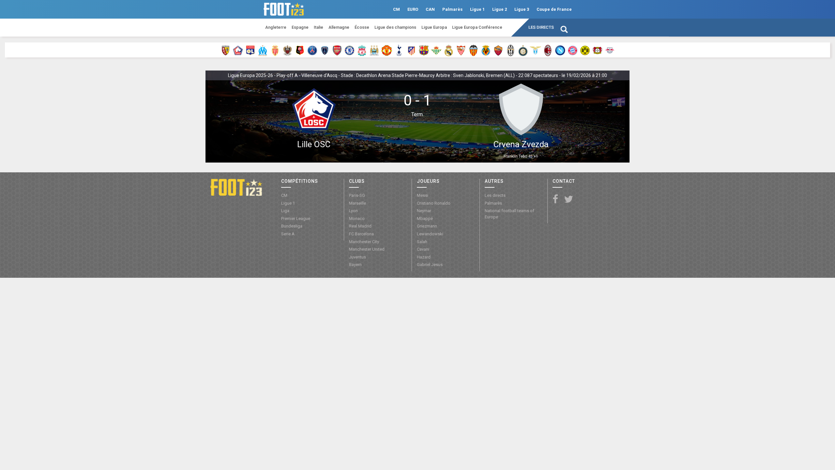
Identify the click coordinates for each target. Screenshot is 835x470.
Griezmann (427, 226)
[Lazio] (535, 50)
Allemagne (338, 27)
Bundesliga (291, 226)
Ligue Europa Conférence (477, 27)
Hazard (424, 257)
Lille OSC (313, 144)
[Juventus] (510, 50)
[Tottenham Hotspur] (399, 50)
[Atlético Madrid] (411, 50)
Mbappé (425, 218)
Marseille (357, 203)
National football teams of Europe (509, 213)
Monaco (357, 218)
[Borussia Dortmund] (585, 50)
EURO (412, 9)
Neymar (424, 210)
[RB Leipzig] (609, 50)
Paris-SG (357, 195)
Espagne (300, 27)
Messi (422, 195)
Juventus (357, 257)
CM (396, 9)
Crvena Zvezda (521, 144)
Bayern (355, 264)
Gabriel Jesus (430, 264)
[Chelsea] (349, 50)
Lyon (353, 210)
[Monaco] (275, 50)
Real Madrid (360, 226)
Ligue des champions (395, 27)
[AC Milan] (548, 50)
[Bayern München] (572, 50)
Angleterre (275, 27)
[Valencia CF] (473, 50)
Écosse (362, 27)
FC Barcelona (361, 233)
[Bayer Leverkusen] (597, 50)
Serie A (288, 233)
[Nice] (287, 50)
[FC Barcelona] (424, 50)
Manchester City (364, 241)
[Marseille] (262, 50)
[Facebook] (555, 200)
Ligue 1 (477, 9)
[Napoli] (560, 50)
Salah (422, 241)
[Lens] (225, 50)
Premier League (295, 218)
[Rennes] (300, 50)
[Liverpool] (362, 50)
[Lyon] (250, 50)
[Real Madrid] (448, 50)
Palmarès (452, 9)
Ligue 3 (521, 9)
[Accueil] (236, 187)
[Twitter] (568, 200)
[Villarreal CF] (486, 50)
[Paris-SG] (312, 50)
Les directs (541, 27)
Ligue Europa (434, 27)
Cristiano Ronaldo (433, 203)
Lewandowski (430, 233)
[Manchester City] (374, 50)
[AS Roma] (498, 50)
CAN (430, 9)
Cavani (423, 249)
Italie (318, 27)
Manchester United (367, 249)
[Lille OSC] (238, 50)
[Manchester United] (386, 50)
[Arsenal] (337, 50)
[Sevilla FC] (461, 50)
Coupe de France (554, 9)
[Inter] (523, 50)
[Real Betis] (436, 50)
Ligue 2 (499, 9)
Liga (285, 210)
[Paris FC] (324, 50)
